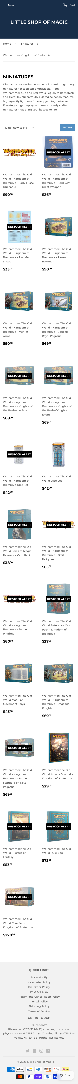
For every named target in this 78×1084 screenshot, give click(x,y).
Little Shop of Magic (39, 22)
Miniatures (26, 43)
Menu (12, 5)
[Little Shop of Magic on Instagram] (41, 1051)
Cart (72, 5)
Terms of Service (39, 1011)
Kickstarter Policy (39, 982)
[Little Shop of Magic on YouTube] (48, 1051)
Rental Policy (39, 1001)
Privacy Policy (39, 991)
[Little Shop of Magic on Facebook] (34, 1051)
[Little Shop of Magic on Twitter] (28, 1051)
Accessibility (39, 977)
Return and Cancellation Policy (39, 996)
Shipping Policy (39, 1006)
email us (48, 1029)
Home (7, 43)
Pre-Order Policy (39, 987)
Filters (67, 127)
